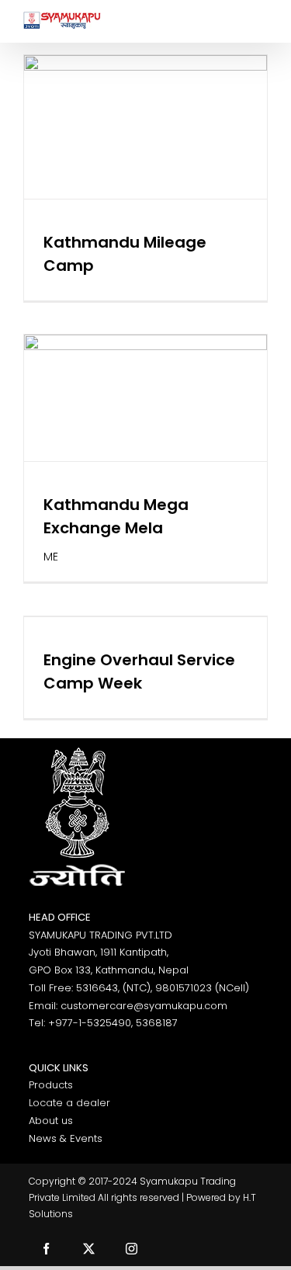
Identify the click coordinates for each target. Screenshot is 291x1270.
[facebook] (46, 1248)
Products (51, 1084)
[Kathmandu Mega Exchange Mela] (145, 398)
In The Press (189, 167)
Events (142, 167)
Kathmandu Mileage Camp (145, 86)
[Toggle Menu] (256, 21)
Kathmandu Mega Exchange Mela (145, 357)
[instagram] (131, 1248)
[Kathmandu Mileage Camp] (145, 127)
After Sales (98, 167)
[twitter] (88, 1248)
